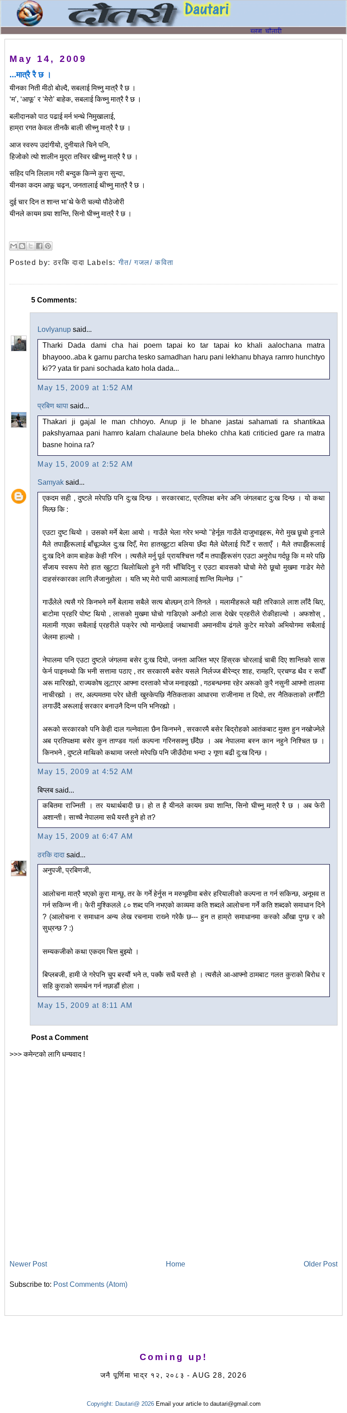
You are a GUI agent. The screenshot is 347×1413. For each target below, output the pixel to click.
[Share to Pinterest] (47, 245)
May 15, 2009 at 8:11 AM (85, 1005)
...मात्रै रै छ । (30, 74)
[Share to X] (30, 245)
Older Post (321, 1264)
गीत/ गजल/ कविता (146, 262)
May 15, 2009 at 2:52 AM (85, 464)
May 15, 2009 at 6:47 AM (85, 836)
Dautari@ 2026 (135, 1403)
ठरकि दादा (51, 855)
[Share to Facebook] (39, 245)
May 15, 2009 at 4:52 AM (85, 771)
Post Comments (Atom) (90, 1284)
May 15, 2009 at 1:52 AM (85, 388)
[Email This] (13, 245)
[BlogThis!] (22, 245)
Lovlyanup (54, 329)
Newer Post (28, 1264)
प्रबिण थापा (53, 406)
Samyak (51, 482)
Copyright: (100, 1403)
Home (175, 1264)
